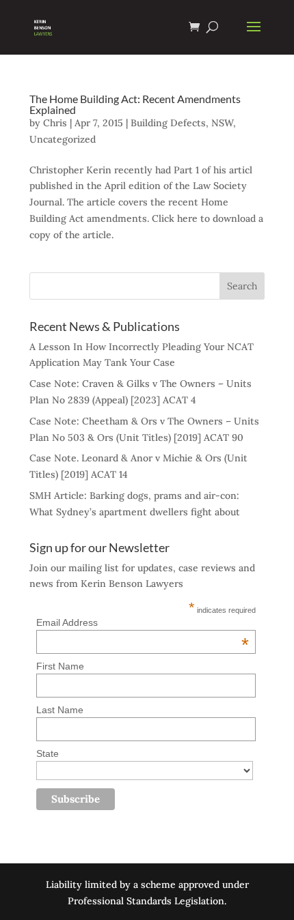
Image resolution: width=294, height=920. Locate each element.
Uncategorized (62, 139)
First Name (60, 666)
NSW (222, 123)
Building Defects (168, 123)
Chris (55, 123)
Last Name (59, 709)
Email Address (142, 622)
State (47, 753)
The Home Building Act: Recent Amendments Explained (135, 104)
